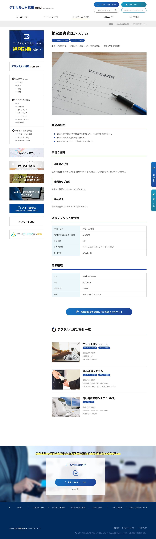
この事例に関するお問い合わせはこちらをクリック (101, 311)
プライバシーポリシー (129, 528)
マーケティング (23, 119)
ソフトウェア (22, 113)
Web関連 (20, 106)
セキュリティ (22, 110)
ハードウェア (22, 116)
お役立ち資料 (97, 507)
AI (18, 103)
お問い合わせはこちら (77, 482)
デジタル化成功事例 (123, 24)
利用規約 (133, 533)
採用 (19, 85)
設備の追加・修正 (23, 140)
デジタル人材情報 (22, 100)
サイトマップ (142, 528)
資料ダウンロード (135, 4)
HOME (111, 24)
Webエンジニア (107, 246)
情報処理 (20, 122)
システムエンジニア (91, 246)
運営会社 (116, 528)
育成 (19, 92)
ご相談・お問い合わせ (108, 4)
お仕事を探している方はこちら (134, 10)
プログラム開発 (23, 137)
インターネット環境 (24, 134)
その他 (19, 82)
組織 (19, 88)
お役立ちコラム (21, 78)
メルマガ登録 (117, 507)
